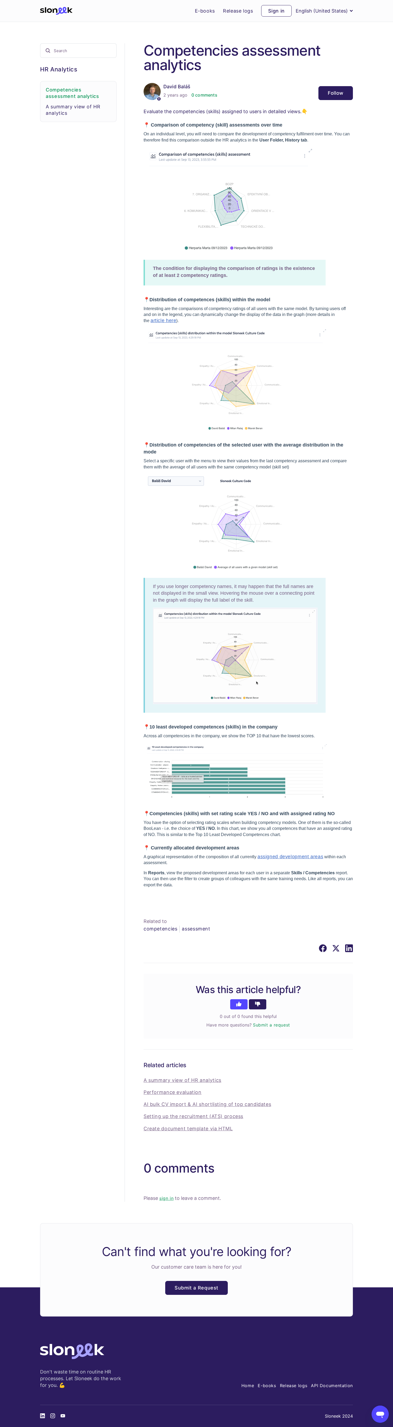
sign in (166, 1198)
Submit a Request (196, 1288)
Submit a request (271, 1025)
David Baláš (176, 86)
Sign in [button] (276, 11)
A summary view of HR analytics (182, 1080)
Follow (336, 93)
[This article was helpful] (239, 1004)
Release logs (238, 11)
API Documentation (332, 1385)
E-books (205, 11)
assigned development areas (290, 856)
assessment (196, 929)
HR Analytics (59, 69)
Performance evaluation (173, 1092)
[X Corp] (336, 948)
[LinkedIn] (349, 948)
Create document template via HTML (188, 1128)
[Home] (56, 11)
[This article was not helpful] (257, 1004)
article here (163, 320)
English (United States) (322, 11)
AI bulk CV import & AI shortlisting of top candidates (207, 1104)
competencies (161, 929)
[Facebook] (323, 948)
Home (247, 1385)
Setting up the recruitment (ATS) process (193, 1116)
